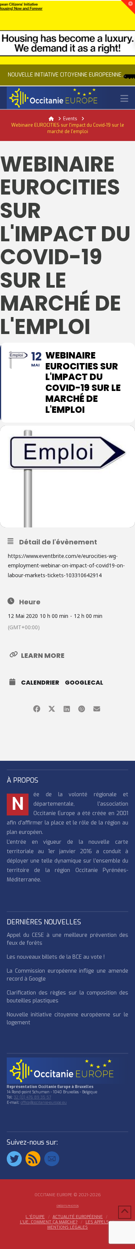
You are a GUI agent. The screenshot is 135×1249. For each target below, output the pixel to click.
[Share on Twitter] (51, 707)
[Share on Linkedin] (66, 707)
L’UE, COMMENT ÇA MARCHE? (49, 1222)
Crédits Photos (68, 1206)
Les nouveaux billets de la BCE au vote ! (56, 957)
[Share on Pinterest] (81, 707)
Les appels (97, 1222)
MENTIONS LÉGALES (67, 1227)
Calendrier (40, 682)
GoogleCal (84, 682)
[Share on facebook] (36, 707)
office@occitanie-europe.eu (44, 1102)
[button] (124, 98)
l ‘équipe (35, 1217)
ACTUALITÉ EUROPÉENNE (77, 1217)
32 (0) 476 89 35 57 (32, 1097)
